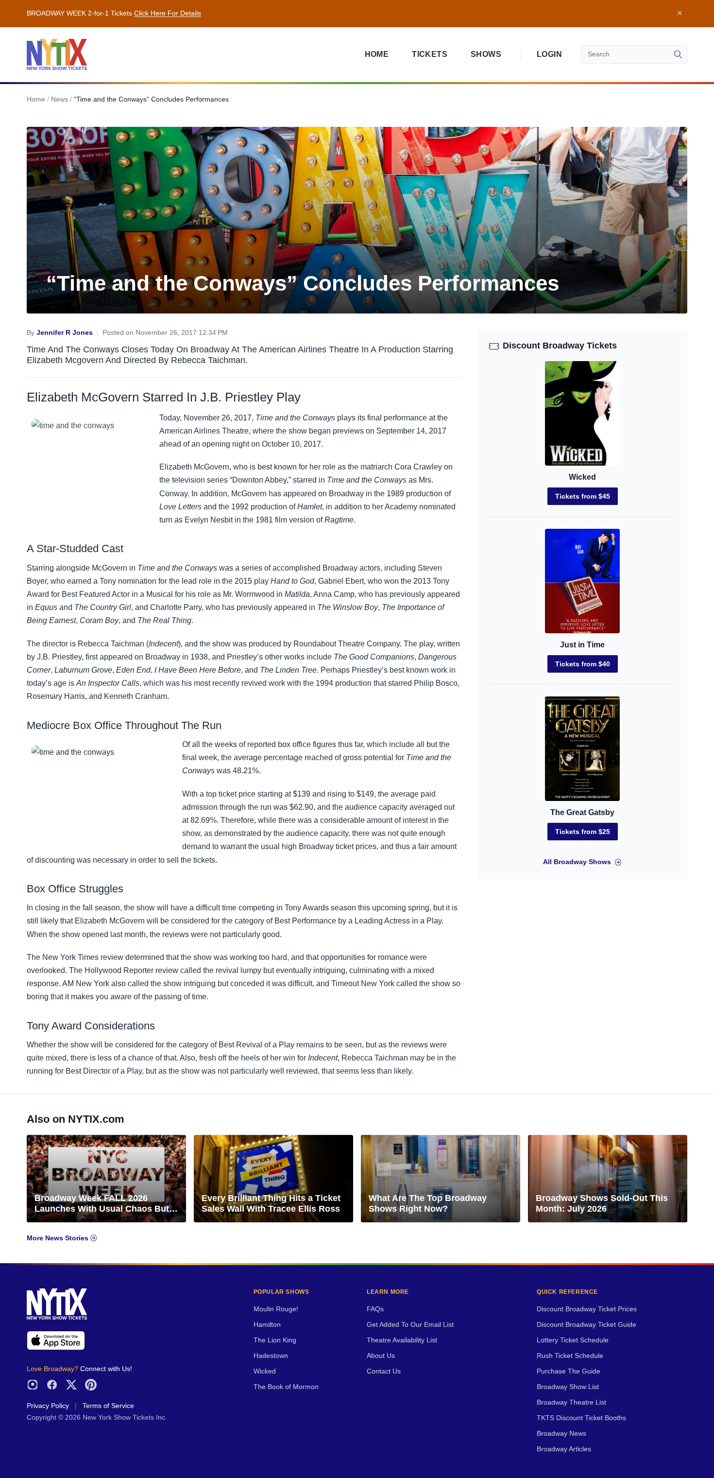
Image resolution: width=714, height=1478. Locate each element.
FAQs (375, 1309)
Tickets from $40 (582, 664)
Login (549, 54)
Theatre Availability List (402, 1340)
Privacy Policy (48, 1405)
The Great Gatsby (582, 812)
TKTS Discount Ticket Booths (581, 1418)
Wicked (582, 477)
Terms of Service (108, 1405)
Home (377, 54)
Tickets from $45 (582, 496)
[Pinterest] (91, 1385)
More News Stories (58, 1238)
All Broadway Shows (577, 862)
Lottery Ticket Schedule (573, 1340)
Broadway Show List (568, 1387)
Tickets (429, 54)
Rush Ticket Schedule (570, 1355)
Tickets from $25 (582, 831)
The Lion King (275, 1340)
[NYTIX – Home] (57, 54)
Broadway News (561, 1433)
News (59, 99)
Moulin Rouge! (276, 1309)
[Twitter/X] (71, 1385)
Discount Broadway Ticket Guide (586, 1324)
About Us (381, 1355)
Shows (486, 54)
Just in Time (582, 645)
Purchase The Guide (568, 1371)
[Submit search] (678, 54)
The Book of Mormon (286, 1387)
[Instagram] (32, 1385)
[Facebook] (52, 1385)
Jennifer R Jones (64, 332)
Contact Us (384, 1371)
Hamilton (267, 1324)
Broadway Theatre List (571, 1402)
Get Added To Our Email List (410, 1324)
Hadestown (271, 1355)
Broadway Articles (564, 1449)
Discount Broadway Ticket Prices (587, 1309)
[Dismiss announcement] (679, 13)
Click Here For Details (167, 13)
